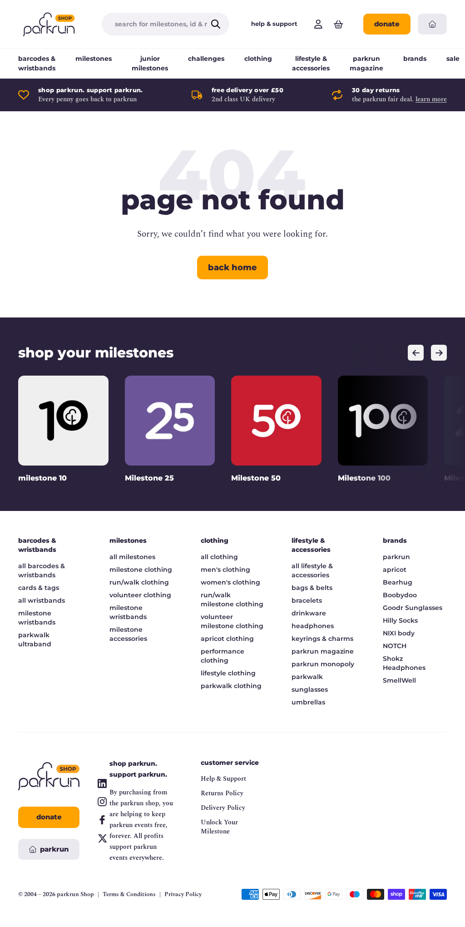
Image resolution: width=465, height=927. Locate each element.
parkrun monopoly (323, 664)
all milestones (132, 557)
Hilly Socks (400, 620)
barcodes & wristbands (36, 63)
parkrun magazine (366, 63)
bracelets (307, 600)
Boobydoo (400, 595)
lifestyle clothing (228, 673)
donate (387, 24)
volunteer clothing (140, 595)
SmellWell (399, 680)
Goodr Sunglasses (412, 608)
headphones (313, 626)
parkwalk (307, 677)
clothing (258, 59)
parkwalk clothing (231, 686)
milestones (93, 59)
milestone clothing (140, 569)
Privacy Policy (183, 894)
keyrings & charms (322, 639)
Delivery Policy (223, 808)
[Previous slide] (416, 353)
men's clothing (225, 569)
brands (414, 59)
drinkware (309, 613)
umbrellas (308, 702)
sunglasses (310, 689)
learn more (431, 99)
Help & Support (223, 778)
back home (232, 268)
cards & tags (38, 588)
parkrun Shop (75, 894)
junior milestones (150, 63)
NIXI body (399, 633)
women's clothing (230, 582)
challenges (206, 59)
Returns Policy (222, 793)
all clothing (219, 557)
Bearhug (397, 582)
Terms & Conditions (129, 894)
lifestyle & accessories (311, 63)
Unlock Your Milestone (219, 827)
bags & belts (312, 588)
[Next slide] (439, 353)
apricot (394, 569)
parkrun (396, 557)
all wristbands (41, 600)
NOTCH (394, 646)
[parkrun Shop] (49, 24)
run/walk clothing (139, 582)
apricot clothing (227, 639)
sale (453, 59)
